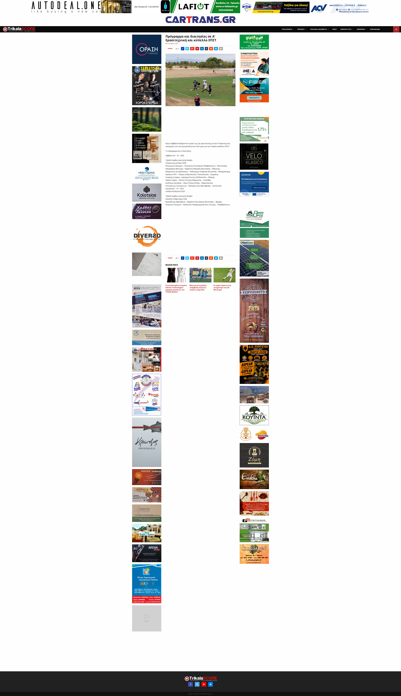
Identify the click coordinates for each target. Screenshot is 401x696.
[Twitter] (385, 29)
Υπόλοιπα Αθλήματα (318, 29)
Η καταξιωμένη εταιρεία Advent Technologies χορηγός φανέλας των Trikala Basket (176, 288)
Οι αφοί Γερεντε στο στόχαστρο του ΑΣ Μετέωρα (222, 287)
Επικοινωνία (375, 29)
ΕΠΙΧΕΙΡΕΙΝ (361, 29)
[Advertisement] (200, 125)
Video (334, 29)
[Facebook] (383, 29)
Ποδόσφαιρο (287, 29)
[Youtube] (388, 29)
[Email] (390, 29)
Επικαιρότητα (345, 29)
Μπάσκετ (301, 29)
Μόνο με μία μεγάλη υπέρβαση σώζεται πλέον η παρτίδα (198, 287)
